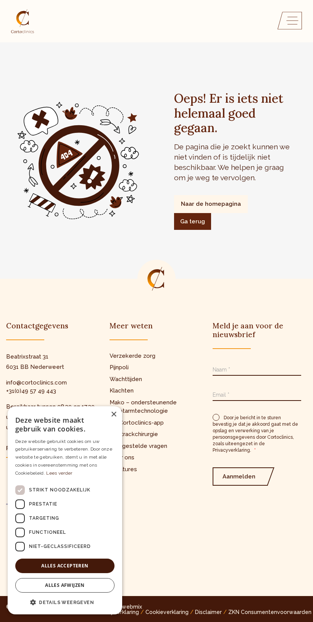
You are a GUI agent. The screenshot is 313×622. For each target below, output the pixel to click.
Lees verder (59, 473)
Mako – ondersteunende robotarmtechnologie (143, 407)
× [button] (113, 414)
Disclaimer (208, 612)
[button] (65, 602)
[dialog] (65, 510)
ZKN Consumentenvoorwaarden (269, 612)
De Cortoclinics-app (137, 422)
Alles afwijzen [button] (65, 585)
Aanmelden (239, 476)
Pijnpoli (119, 367)
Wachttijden (126, 379)
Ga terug (192, 221)
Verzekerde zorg (132, 355)
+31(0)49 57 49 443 (31, 391)
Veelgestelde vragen (138, 446)
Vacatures (123, 469)
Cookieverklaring (167, 612)
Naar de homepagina (211, 203)
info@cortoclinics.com (36, 382)
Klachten (122, 390)
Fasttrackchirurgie (134, 434)
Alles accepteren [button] (64, 565)
